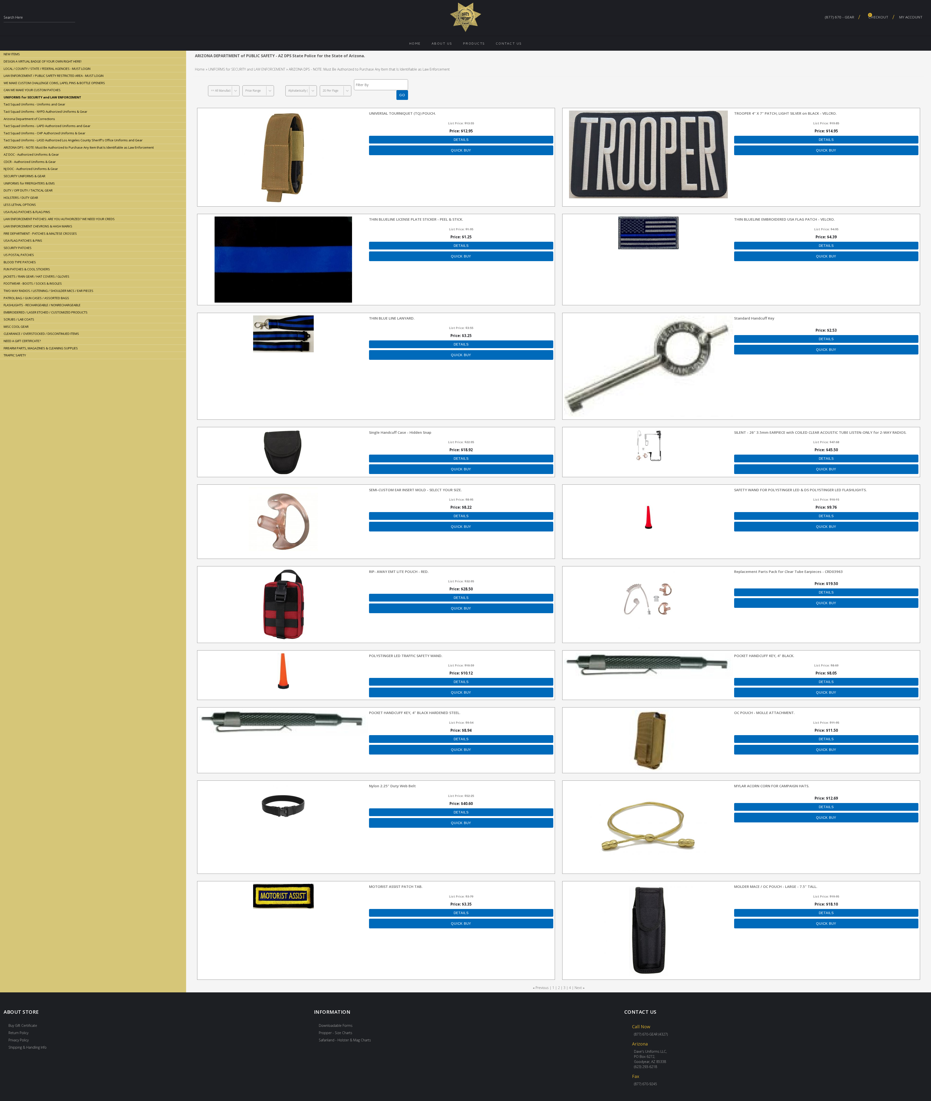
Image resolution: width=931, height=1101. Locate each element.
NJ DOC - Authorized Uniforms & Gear (31, 169)
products (474, 43)
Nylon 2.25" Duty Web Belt (392, 785)
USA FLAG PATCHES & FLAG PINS (27, 212)
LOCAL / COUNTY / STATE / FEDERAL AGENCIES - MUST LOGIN (47, 68)
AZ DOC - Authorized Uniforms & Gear (31, 154)
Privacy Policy (18, 1040)
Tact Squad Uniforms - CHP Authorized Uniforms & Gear (44, 133)
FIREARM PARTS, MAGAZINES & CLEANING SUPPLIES (41, 348)
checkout (878, 16)
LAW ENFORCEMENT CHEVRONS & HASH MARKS (38, 226)
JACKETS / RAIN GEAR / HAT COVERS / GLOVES (36, 276)
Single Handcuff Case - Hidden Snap (400, 432)
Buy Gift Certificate (22, 1025)
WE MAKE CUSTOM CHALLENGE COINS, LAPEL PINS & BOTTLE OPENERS (54, 83)
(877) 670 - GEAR (839, 17)
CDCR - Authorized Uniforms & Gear (30, 162)
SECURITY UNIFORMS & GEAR (24, 176)
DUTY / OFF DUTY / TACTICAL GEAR (28, 190)
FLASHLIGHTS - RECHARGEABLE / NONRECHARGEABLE (42, 305)
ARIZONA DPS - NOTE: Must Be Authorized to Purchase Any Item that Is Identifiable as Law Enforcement (79, 147)
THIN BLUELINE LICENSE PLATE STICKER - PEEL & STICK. (416, 219)
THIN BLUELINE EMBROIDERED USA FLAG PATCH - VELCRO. (784, 219)
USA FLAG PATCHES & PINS (23, 240)
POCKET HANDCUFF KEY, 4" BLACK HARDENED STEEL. (414, 712)
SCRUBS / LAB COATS (19, 319)
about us (442, 43)
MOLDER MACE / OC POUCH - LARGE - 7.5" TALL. (775, 886)
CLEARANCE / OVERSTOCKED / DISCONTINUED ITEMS (41, 333)
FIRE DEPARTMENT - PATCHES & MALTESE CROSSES (40, 233)
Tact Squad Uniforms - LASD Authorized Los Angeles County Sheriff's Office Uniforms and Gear (73, 140)
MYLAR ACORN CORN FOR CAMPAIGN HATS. (771, 785)
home (415, 43)
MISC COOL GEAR (16, 326)
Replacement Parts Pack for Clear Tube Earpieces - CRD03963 (788, 571)
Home (200, 69)
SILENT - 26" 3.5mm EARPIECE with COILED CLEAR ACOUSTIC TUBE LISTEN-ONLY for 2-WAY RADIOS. (820, 432)
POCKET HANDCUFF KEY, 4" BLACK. (764, 655)
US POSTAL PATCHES (19, 255)
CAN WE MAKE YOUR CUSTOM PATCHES (32, 90)
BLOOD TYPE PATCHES (20, 262)
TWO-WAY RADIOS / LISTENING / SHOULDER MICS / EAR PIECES (48, 291)
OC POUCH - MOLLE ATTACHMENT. (764, 712)
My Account (911, 17)
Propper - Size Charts (335, 1032)
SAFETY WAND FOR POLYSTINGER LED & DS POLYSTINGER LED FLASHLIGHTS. (800, 489)
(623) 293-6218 (645, 1066)
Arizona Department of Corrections (29, 119)
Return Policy (18, 1032)
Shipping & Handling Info (27, 1047)
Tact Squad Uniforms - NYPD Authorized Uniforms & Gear (45, 111)
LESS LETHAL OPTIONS (20, 204)
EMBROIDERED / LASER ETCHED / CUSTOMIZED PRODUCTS (46, 312)
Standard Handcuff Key (754, 318)
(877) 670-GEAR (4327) (651, 1034)
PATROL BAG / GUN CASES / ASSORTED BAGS (36, 298)
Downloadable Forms (336, 1025)
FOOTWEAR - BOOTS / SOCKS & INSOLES (33, 283)
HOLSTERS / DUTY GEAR (21, 197)
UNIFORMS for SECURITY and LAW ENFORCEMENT (246, 69)
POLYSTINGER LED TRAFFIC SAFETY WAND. (405, 655)
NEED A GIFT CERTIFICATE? (22, 341)
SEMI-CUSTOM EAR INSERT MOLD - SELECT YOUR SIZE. (415, 489)
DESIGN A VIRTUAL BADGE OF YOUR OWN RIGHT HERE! (42, 61)
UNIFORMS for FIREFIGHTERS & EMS (29, 183)
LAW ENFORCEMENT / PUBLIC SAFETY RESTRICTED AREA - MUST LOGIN (54, 75)
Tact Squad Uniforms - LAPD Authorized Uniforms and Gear (47, 126)
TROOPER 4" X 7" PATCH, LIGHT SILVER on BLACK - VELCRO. (785, 113)
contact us (509, 43)
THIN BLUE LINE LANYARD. (392, 318)
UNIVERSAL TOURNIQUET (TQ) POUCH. (402, 113)
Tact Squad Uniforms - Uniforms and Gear (34, 104)
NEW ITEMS (12, 54)
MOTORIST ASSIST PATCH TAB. (396, 886)
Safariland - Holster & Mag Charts (345, 1040)
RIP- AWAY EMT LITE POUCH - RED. (399, 571)
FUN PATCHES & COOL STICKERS (27, 269)
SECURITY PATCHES (18, 248)
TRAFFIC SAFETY (15, 355)
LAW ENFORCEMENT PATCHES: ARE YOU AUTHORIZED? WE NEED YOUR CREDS (59, 219)
